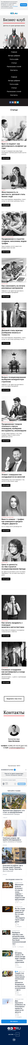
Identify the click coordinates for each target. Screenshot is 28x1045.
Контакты (14, 70)
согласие (15, 6)
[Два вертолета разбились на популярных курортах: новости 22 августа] (7, 1008)
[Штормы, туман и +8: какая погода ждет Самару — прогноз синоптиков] (7, 959)
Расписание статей (14, 66)
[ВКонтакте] (13, 102)
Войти (6, 784)
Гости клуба (14, 59)
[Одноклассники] (15, 102)
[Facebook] (10, 102)
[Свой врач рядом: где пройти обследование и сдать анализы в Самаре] (14, 828)
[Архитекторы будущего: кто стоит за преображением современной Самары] (14, 800)
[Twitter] (18, 102)
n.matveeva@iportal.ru (17, 748)
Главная (14, 52)
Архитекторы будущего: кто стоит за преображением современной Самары (14, 812)
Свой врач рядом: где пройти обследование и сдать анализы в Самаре (12, 840)
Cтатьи (14, 63)
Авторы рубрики (14, 56)
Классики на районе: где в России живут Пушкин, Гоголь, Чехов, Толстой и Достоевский (13, 868)
